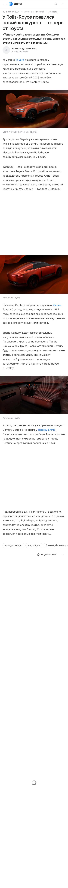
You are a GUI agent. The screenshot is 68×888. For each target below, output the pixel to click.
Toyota (19, 59)
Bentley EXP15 (47, 429)
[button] (34, 274)
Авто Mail (39, 11)
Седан (57, 305)
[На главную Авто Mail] (17, 4)
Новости (53, 11)
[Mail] (11, 4)
